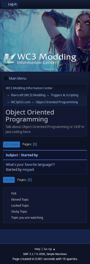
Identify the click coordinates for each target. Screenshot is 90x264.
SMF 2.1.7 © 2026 (34, 253)
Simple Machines (56, 253)
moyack (28, 169)
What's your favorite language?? (30, 164)
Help (37, 249)
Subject (12, 155)
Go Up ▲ (50, 249)
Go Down (11, 144)
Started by (29, 155)
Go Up (8, 180)
